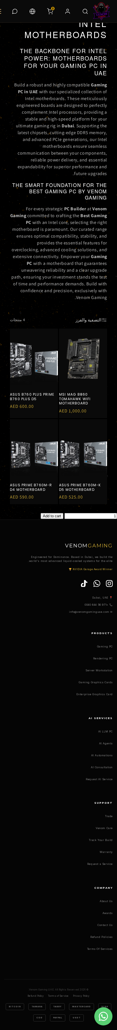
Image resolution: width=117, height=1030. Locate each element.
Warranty (106, 852)
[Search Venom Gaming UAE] (85, 11)
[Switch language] (32, 11)
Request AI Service (99, 779)
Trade (109, 816)
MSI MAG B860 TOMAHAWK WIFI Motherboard (75, 399)
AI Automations (102, 755)
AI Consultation (102, 767)
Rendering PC (103, 658)
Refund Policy (36, 995)
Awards (108, 913)
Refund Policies (101, 936)
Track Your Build (101, 840)
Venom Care (104, 828)
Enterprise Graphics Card (94, 694)
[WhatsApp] (96, 583)
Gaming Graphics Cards (96, 682)
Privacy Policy (81, 995)
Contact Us (105, 925)
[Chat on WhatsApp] (15, 11)
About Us (106, 901)
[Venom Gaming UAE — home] (101, 11)
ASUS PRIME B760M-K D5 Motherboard (80, 487)
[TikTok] (84, 583)
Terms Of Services (100, 948)
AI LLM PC (105, 731)
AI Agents (106, 743)
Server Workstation (99, 670)
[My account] (67, 11)
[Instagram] (109, 583)
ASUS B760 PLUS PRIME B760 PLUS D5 (32, 396)
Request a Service (100, 863)
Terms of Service (58, 995)
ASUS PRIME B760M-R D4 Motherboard (31, 487)
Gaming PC (105, 646)
